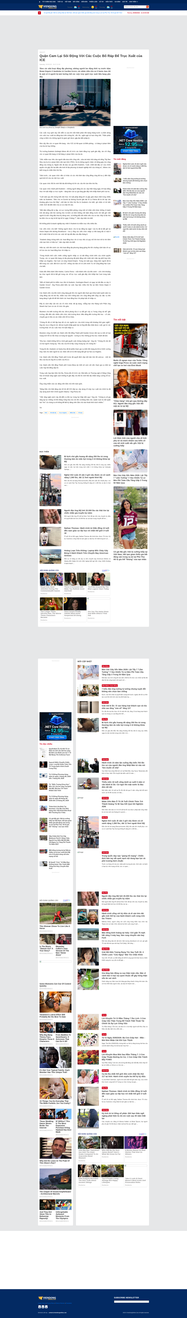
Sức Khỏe (105, 666)
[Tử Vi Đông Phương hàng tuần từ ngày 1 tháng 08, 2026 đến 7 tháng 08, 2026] (43, 775)
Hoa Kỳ (42, 52)
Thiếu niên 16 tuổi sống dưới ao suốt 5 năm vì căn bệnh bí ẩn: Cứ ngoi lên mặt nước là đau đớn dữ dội (123, 784)
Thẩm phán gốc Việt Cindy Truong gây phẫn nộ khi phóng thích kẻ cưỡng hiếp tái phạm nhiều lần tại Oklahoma (110, 12)
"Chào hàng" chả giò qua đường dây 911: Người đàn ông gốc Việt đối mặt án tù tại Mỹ (43, 12)
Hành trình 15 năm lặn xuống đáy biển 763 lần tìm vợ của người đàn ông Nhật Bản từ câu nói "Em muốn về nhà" (123, 765)
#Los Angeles (63, 412)
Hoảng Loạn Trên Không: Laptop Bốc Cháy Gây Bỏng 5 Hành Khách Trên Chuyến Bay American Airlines (86, 553)
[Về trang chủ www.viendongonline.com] (47, 6)
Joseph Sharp (60, 127)
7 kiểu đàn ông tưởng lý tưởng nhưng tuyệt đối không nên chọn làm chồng (135, 181)
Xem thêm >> (133, 1)
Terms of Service (60, 1303)
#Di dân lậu (53, 412)
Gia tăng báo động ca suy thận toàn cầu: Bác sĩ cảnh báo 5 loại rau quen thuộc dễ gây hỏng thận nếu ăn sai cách (124, 975)
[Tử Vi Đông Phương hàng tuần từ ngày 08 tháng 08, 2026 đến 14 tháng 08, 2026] (43, 798)
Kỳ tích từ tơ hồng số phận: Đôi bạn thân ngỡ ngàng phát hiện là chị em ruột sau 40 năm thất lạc (124, 1115)
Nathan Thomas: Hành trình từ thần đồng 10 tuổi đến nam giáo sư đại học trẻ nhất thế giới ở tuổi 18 (86, 530)
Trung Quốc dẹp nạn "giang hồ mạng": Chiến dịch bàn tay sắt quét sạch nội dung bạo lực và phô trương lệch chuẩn (123, 858)
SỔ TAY (101, 1)
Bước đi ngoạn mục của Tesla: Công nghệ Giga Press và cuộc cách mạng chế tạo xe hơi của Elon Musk (130, 362)
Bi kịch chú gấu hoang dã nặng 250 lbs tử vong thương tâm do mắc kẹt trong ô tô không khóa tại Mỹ (87, 459)
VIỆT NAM (68, 1)
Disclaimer (69, 1303)
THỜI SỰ (60, 1)
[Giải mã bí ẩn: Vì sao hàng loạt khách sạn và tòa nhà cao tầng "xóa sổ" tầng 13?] (117, 250)
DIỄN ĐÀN (84, 1)
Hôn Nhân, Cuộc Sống (109, 685)
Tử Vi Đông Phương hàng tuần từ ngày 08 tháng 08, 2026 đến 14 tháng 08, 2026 (59, 798)
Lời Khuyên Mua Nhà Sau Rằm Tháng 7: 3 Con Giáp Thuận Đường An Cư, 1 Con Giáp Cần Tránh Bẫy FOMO (124, 1057)
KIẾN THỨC (109, 1)
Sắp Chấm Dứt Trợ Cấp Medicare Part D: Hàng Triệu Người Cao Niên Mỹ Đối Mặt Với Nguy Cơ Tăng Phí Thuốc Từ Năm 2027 (60, 840)
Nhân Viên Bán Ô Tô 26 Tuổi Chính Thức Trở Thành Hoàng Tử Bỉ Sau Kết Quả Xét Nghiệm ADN (122, 804)
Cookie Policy (41, 1303)
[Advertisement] (93, 32)
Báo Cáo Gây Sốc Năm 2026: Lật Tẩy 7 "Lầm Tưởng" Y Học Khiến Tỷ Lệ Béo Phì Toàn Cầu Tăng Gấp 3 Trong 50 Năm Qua (123, 672)
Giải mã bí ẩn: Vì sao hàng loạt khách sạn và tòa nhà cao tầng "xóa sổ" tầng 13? (134, 251)
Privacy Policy (50, 1303)
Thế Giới (105, 702)
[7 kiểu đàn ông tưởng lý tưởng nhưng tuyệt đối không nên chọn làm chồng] (117, 180)
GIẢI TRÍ (124, 1)
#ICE (46, 412)
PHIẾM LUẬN (93, 1)
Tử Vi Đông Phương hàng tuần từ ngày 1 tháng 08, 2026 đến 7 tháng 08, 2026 (60, 776)
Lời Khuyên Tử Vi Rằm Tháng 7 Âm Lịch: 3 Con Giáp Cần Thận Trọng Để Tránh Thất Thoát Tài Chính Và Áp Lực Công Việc (124, 1020)
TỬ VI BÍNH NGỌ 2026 (49, 1)
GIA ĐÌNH (117, 1)
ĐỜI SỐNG (76, 1)
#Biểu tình (72, 412)
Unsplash (70, 127)
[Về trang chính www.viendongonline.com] (39, 2)
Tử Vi (104, 1015)
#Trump (80, 412)
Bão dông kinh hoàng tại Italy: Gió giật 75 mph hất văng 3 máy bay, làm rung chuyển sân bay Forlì (123, 935)
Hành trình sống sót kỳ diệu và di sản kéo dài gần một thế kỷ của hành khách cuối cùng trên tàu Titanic (123, 916)
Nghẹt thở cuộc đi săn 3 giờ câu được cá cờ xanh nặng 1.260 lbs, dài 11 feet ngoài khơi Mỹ (135, 166)
